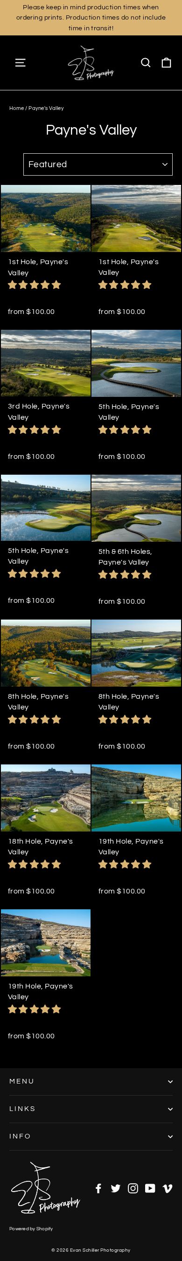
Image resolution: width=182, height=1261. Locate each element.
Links (22, 1108)
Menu (22, 1081)
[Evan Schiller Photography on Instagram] (133, 1188)
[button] (35, 285)
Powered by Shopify (31, 1229)
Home (16, 108)
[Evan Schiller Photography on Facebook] (98, 1188)
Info (20, 1136)
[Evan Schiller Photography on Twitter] (116, 1188)
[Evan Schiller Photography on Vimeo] (167, 1188)
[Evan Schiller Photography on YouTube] (150, 1188)
